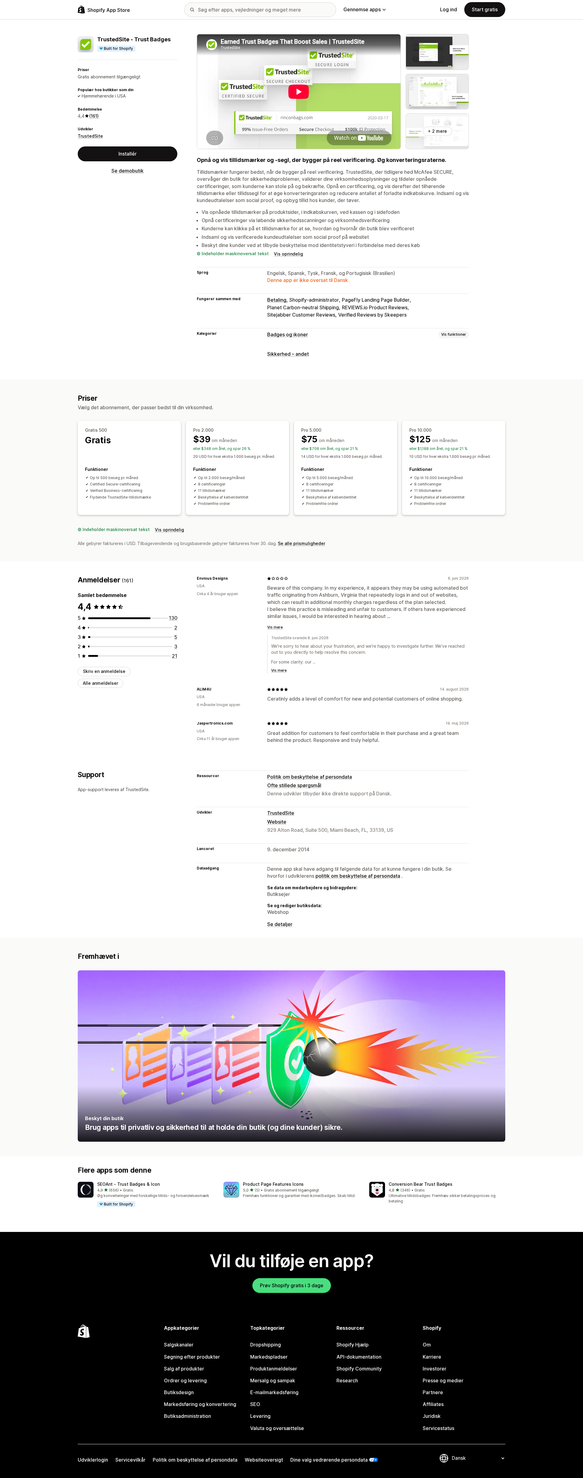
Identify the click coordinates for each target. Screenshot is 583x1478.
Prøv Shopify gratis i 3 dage (291, 1285)
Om (427, 1345)
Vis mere (275, 627)
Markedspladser (269, 1357)
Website (276, 822)
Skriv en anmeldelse (104, 671)
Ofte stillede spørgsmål (294, 785)
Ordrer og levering (185, 1380)
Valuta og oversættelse (277, 1428)
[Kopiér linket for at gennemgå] (231, 578)
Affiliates (433, 1404)
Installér (127, 154)
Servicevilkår (130, 1460)
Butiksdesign (179, 1392)
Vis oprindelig (288, 253)
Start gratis (485, 9)
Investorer (434, 1369)
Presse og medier (443, 1380)
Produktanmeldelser (273, 1369)
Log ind (448, 9)
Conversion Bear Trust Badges (420, 1184)
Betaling (276, 300)
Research (347, 1380)
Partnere (433, 1392)
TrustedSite (90, 135)
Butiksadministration (187, 1416)
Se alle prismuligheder (301, 543)
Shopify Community (359, 1369)
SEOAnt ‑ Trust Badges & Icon (128, 1184)
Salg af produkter (184, 1369)
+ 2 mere (437, 131)
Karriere (432, 1357)
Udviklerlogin (93, 1460)
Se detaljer (279, 924)
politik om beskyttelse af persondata (357, 876)
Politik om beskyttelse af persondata (309, 777)
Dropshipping (265, 1345)
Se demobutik (127, 171)
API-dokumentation (358, 1357)
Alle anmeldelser (100, 682)
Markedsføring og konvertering (200, 1404)
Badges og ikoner (287, 334)
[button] (146, 1194)
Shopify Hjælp (352, 1345)
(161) (94, 115)
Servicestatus (438, 1428)
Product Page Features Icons (273, 1184)
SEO (255, 1404)
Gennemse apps (362, 9)
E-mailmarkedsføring (274, 1392)
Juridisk (432, 1416)
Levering (260, 1416)
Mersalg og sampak (272, 1380)
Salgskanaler (178, 1345)
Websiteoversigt (264, 1460)
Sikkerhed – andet (288, 354)
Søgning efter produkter (192, 1357)
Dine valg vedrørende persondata (329, 1460)
